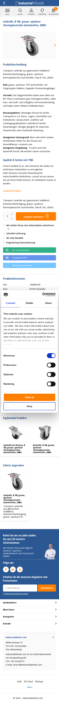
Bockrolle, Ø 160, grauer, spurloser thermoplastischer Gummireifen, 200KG (44, 449)
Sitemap (39, 681)
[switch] (51, 365)
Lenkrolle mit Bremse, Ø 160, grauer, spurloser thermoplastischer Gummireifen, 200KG (14, 449)
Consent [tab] (10, 303)
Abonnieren (47, 588)
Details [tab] (29, 303)
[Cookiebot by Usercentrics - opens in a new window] (42, 295)
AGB (19, 681)
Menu (7, 14)
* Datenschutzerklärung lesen (15, 593)
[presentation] (53, 45)
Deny (29, 406)
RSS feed (28, 681)
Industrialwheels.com (32, 698)
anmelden (31, 14)
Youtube (20, 569)
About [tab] (48, 303)
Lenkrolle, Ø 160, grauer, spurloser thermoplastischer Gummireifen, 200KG (14, 499)
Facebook (6, 569)
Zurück (4, 3)
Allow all (29, 397)
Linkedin (13, 569)
